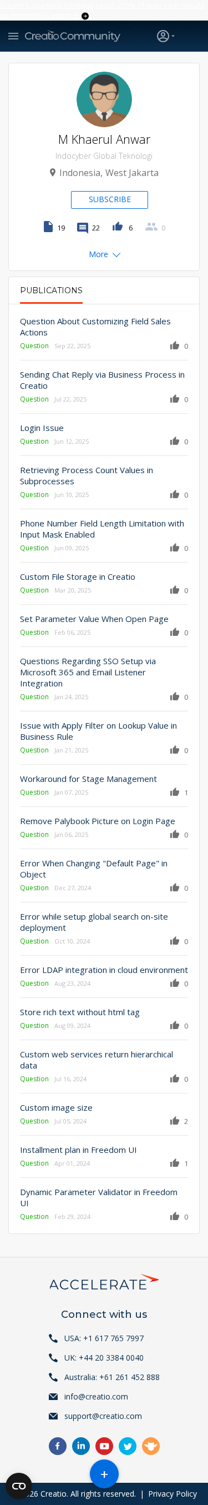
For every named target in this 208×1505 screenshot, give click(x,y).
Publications (51, 290)
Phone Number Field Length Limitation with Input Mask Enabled (102, 529)
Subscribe (110, 199)
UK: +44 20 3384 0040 (104, 1357)
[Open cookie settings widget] (19, 1486)
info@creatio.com (96, 1396)
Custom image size (56, 1107)
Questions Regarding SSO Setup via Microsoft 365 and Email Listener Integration (88, 672)
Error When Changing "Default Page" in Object (94, 868)
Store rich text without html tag (80, 1011)
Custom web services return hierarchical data (96, 1060)
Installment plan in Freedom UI (78, 1149)
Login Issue (42, 427)
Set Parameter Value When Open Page (94, 618)
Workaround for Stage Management (88, 778)
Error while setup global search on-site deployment (94, 922)
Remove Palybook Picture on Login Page (97, 820)
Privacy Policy (172, 1493)
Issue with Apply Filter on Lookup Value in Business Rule (98, 731)
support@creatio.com (103, 1416)
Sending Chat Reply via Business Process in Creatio (102, 380)
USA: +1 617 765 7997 (104, 1338)
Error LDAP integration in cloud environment (104, 969)
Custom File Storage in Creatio (77, 576)
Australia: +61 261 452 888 (112, 1377)
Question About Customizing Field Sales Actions (95, 326)
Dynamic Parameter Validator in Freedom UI (98, 1197)
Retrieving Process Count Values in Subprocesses (86, 475)
